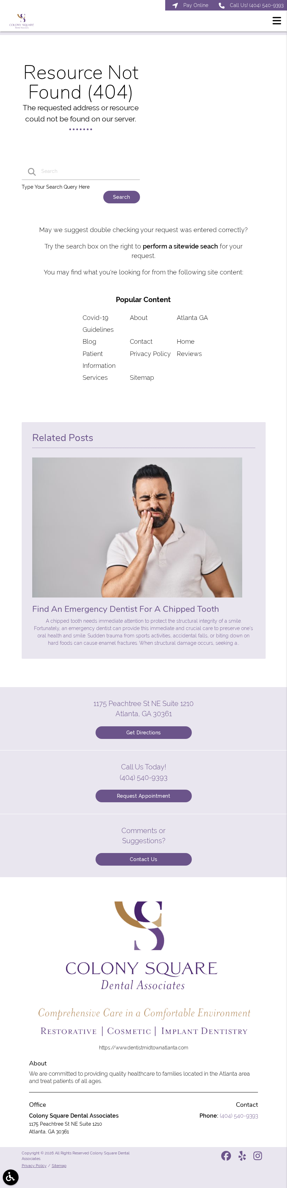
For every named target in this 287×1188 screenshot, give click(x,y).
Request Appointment (143, 796)
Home (186, 341)
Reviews (189, 353)
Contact (141, 341)
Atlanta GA (192, 317)
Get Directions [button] (143, 732)
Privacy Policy (150, 353)
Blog (89, 341)
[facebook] (226, 1158)
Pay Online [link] (195, 5)
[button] (277, 22)
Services (95, 377)
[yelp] (242, 1158)
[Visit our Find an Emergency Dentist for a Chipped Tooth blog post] (137, 599)
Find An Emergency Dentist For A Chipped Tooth (125, 609)
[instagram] (258, 1158)
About (139, 317)
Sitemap (142, 377)
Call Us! (257, 5)
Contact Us (144, 859)
